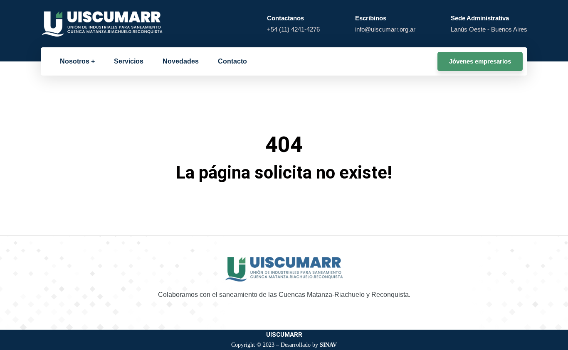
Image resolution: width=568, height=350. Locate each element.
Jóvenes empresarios (480, 61)
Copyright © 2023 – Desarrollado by (284, 345)
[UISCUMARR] (102, 23)
